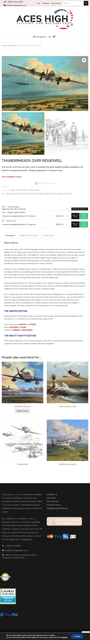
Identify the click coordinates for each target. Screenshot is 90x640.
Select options (67, 381)
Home (4, 45)
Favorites (51, 498)
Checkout (45, 3)
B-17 (23, 194)
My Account (52, 501)
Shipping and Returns (57, 508)
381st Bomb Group (13, 194)
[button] (84, 60)
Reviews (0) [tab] (49, 235)
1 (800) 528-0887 (15, 1)
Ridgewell (62, 194)
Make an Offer (16, 190)
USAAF (69, 194)
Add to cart (75, 216)
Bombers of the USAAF (35, 194)
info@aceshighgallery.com (16, 5)
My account (56, 3)
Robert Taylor (35, 190)
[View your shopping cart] (53, 37)
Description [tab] (10, 235)
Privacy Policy (54, 504)
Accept (77, 636)
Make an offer (84, 216)
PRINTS (14, 45)
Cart (38, 3)
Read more (22, 411)
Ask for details (79, 209)
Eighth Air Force (51, 194)
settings (65, 637)
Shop (9, 45)
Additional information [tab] (29, 235)
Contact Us (52, 494)
